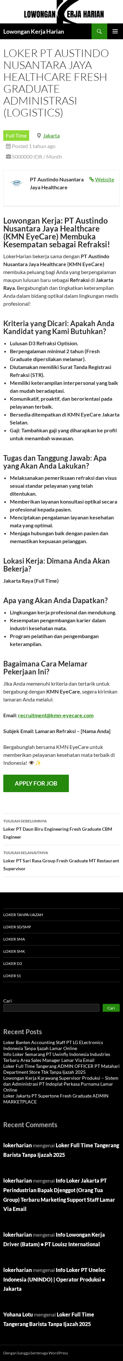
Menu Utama (115, 31)
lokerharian (17, 1145)
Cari (7, 1001)
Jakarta (51, 135)
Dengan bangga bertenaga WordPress (35, 1352)
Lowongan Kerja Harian (33, 31)
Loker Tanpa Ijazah (23, 914)
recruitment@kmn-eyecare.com (55, 715)
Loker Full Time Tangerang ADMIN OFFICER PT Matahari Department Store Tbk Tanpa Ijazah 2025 (61, 1069)
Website (104, 179)
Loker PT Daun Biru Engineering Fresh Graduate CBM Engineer (57, 829)
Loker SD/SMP (17, 926)
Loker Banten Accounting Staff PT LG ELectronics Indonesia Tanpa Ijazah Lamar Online (53, 1045)
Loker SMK (14, 951)
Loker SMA (14, 939)
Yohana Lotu (18, 1314)
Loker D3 (12, 963)
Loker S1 (12, 975)
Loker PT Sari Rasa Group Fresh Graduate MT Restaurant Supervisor (61, 860)
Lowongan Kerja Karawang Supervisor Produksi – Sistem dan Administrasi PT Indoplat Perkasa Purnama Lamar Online (60, 1084)
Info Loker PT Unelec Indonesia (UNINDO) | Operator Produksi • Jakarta (54, 1279)
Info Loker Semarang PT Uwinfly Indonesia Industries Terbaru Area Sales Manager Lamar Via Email (56, 1057)
